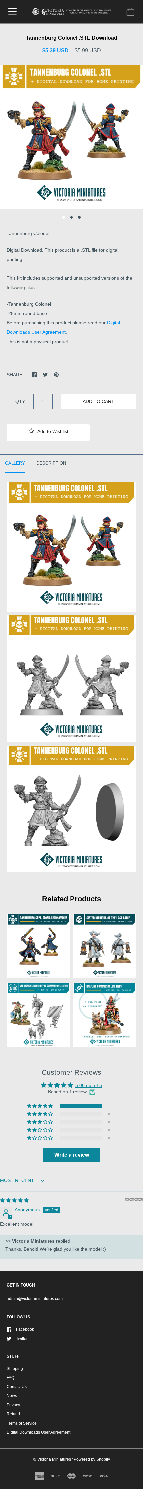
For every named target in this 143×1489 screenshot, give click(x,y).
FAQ (10, 1377)
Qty (20, 401)
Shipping (15, 1368)
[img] (14, 1200)
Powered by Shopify (92, 1459)
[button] (48, 432)
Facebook (25, 1329)
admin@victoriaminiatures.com (35, 1298)
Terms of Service (22, 1423)
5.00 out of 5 (88, 1085)
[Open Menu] (12, 11)
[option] (71, 137)
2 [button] (71, 217)
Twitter (22, 1338)
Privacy (13, 1405)
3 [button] (79, 217)
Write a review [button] (71, 1155)
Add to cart (98, 401)
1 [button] (63, 217)
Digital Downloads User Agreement (38, 1432)
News (12, 1395)
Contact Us (17, 1386)
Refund (13, 1414)
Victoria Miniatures (54, 1459)
